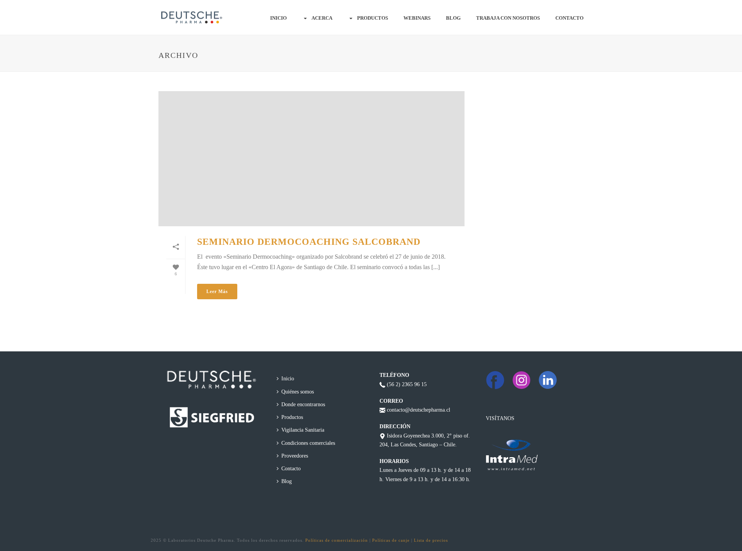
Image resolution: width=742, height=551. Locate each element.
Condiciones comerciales (308, 443)
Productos (372, 18)
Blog (453, 18)
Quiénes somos (297, 392)
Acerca (321, 18)
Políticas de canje (391, 540)
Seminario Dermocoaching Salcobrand (308, 242)
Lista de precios (431, 540)
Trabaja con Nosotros (508, 18)
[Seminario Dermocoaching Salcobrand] (311, 158)
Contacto (569, 18)
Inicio (278, 18)
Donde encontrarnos (303, 404)
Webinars (417, 18)
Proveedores (294, 456)
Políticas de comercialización (336, 540)
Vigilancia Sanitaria (302, 430)
